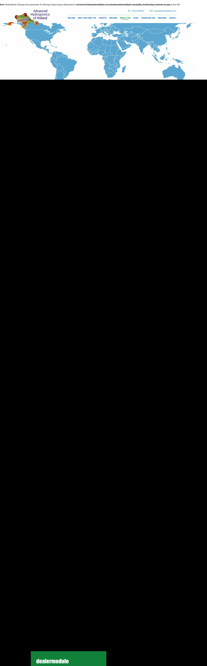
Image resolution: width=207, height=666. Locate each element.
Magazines (162, 18)
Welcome (71, 18)
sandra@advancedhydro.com (165, 11)
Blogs (136, 18)
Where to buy (125, 18)
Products (103, 18)
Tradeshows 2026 (148, 18)
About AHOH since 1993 (87, 18)
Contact (172, 18)
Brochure (113, 18)
